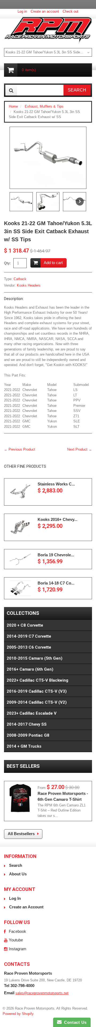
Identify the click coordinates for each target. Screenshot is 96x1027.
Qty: (7, 263)
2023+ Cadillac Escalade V (32, 713)
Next (80, 202)
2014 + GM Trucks (24, 746)
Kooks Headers (29, 285)
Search (15, 865)
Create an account (45, 11)
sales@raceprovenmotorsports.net (42, 993)
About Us (18, 874)
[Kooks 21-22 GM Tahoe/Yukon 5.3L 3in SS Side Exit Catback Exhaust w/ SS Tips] (48, 158)
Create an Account (26, 907)
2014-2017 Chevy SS (27, 724)
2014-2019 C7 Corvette (29, 636)
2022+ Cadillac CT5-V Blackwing (37, 680)
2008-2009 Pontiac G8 (28, 735)
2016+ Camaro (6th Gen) (30, 669)
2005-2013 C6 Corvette (29, 647)
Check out (70, 11)
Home (13, 106)
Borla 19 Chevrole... (56, 555)
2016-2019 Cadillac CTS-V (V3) (37, 691)
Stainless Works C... (56, 484)
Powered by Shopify (18, 1014)
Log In (15, 898)
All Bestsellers (21, 833)
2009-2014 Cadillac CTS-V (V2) (37, 702)
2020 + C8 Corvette (25, 625)
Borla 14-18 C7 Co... (56, 583)
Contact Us (74, 1022)
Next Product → (79, 449)
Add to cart (53, 262)
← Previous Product (19, 449)
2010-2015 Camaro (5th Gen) (34, 658)
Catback (20, 279)
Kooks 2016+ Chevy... (57, 519)
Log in (22, 11)
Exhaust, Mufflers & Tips (44, 106)
